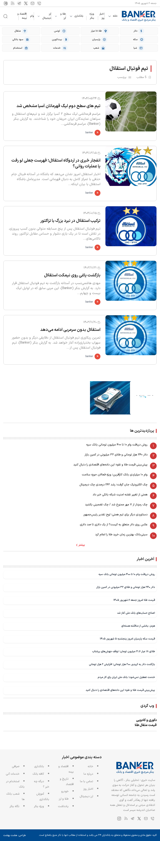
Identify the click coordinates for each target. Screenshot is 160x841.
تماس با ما (86, 781)
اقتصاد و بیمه (22, 16)
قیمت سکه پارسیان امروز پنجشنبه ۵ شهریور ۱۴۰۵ (127, 639)
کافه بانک (38, 774)
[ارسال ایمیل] (32, 3)
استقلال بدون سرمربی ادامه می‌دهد (70, 330)
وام (32, 16)
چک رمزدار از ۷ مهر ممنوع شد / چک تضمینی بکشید (116, 504)
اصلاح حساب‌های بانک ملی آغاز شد (136, 613)
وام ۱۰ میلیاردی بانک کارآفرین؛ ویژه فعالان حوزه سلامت (115, 474)
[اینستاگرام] (5, 3)
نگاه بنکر (14, 806)
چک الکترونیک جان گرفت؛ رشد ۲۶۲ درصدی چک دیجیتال (113, 484)
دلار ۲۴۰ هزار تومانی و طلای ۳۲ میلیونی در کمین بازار (116, 455)
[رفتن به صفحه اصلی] (139, 16)
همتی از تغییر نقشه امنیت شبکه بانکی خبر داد (120, 494)
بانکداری (78, 16)
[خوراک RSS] (12, 3)
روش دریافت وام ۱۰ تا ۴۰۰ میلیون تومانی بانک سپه (117, 445)
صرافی (15, 766)
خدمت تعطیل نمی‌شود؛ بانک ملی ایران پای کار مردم (126, 677)
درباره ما (88, 774)
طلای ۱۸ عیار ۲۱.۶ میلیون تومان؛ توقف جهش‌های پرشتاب (123, 651)
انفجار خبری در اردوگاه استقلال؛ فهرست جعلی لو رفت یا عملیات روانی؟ (55, 163)
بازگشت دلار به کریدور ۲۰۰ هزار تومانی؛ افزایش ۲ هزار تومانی (122, 664)
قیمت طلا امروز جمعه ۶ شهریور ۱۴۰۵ (134, 600)
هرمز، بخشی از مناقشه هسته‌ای (138, 626)
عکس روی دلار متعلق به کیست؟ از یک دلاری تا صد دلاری (114, 524)
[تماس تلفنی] (39, 3)
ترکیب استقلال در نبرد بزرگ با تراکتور (70, 221)
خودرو (65, 791)
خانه (115, 16)
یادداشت (63, 806)
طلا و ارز (63, 16)
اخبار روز (101, 16)
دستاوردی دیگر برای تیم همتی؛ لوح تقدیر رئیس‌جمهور (115, 514)
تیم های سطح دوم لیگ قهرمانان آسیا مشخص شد (58, 106)
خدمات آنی (12, 774)
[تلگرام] (19, 3)
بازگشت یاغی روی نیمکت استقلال (72, 275)
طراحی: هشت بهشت (14, 835)
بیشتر (82, 545)
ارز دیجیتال (46, 16)
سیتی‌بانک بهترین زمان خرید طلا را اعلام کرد (121, 534)
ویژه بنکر (92, 16)
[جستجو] (5, 16)
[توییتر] (25, 3)
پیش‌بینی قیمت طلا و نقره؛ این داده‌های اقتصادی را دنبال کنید (110, 465)
